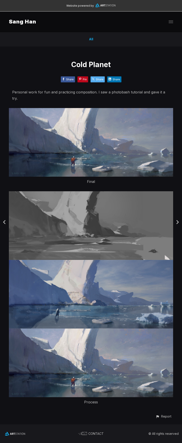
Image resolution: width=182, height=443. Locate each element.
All (91, 39)
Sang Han (22, 21)
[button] (163, 416)
